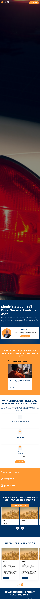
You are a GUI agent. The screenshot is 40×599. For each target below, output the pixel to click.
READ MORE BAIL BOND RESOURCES (20, 505)
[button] (26, 3)
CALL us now (34, 2)
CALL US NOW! (20, 461)
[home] (5, 2)
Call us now (25, 336)
